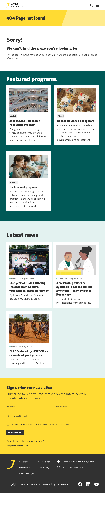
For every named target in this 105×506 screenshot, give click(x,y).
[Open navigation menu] (97, 5)
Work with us (24, 467)
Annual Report (44, 462)
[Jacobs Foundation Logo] (14, 5)
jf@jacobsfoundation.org (73, 467)
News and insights (27, 473)
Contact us (23, 462)
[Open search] (91, 5)
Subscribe (13, 432)
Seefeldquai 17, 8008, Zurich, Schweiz (79, 461)
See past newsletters (15, 445)
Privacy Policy (64, 424)
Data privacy (43, 467)
